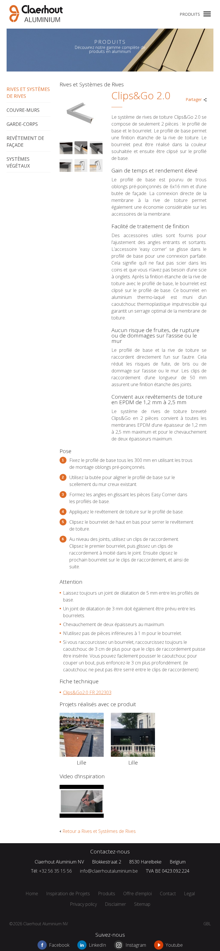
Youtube (174, 945)
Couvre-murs (23, 110)
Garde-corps (22, 124)
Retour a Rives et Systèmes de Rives (99, 831)
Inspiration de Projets (68, 893)
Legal (189, 893)
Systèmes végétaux (18, 162)
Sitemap (142, 904)
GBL (207, 923)
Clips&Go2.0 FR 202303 (87, 692)
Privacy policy (83, 904)
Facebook (59, 945)
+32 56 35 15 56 (55, 871)
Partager (194, 99)
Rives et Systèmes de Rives (28, 92)
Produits (190, 14)
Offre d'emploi (137, 893)
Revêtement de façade (25, 141)
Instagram (135, 945)
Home (31, 893)
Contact (168, 893)
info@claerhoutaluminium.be (109, 871)
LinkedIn (97, 945)
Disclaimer (115, 904)
